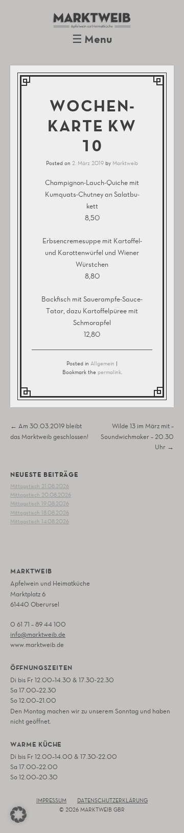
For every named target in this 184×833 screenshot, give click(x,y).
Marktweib (125, 163)
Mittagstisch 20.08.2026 (40, 495)
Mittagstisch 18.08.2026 (39, 513)
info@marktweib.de (37, 634)
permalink (109, 372)
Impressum (51, 800)
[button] (18, 814)
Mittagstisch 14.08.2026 (39, 521)
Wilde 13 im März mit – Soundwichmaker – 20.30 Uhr (137, 436)
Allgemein (102, 363)
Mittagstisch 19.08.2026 (39, 503)
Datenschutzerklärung (112, 800)
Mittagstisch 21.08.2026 (39, 486)
